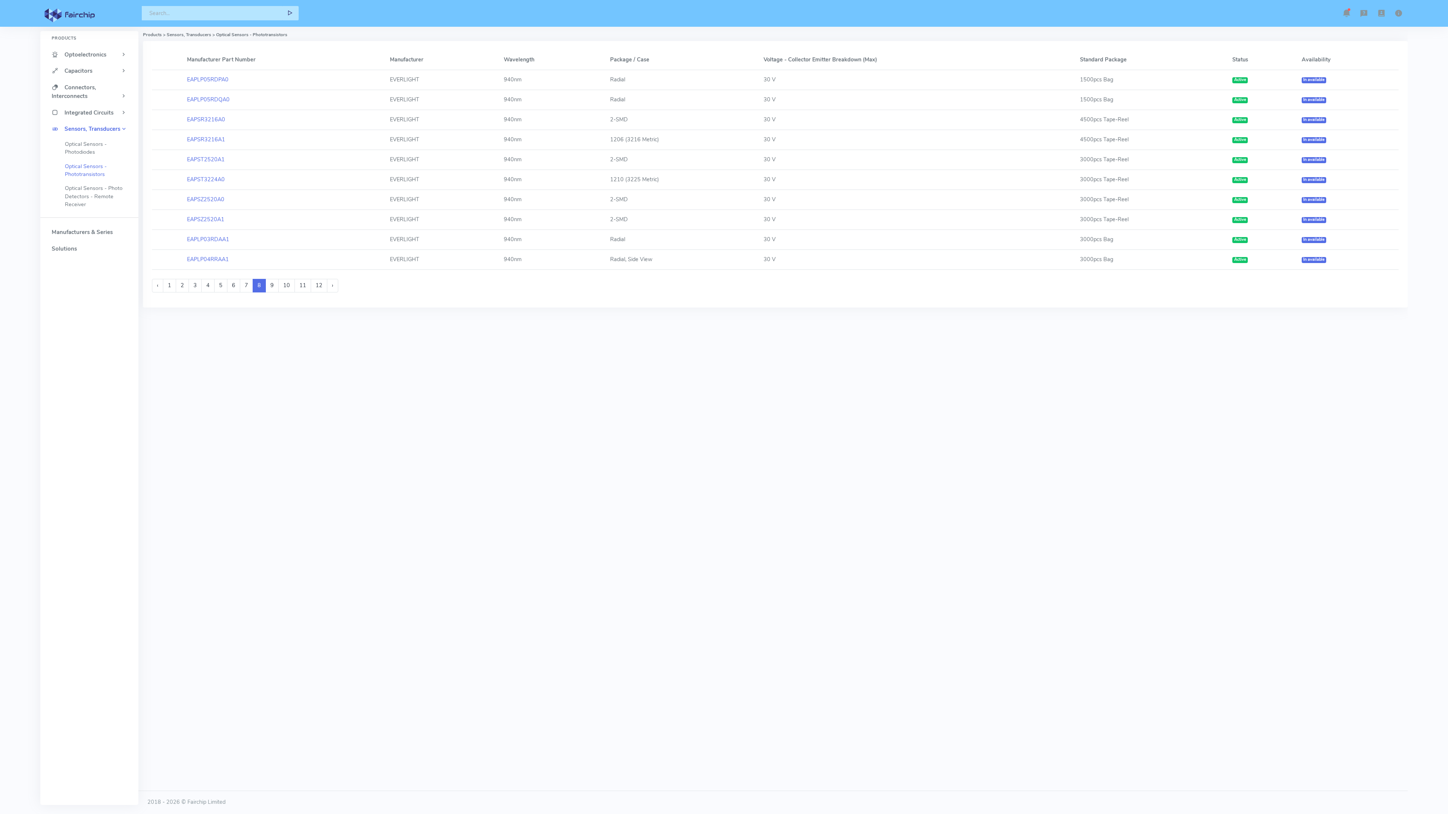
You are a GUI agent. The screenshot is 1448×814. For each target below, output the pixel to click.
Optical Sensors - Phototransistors (86, 170)
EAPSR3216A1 (206, 139)
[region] (89, 405)
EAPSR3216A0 (206, 119)
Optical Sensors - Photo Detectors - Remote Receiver (94, 196)
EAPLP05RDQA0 (208, 99)
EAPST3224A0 (206, 179)
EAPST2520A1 (206, 159)
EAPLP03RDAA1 (208, 239)
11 (302, 285)
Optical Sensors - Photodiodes (86, 148)
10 (286, 285)
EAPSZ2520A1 (205, 219)
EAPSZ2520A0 (205, 199)
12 (319, 285)
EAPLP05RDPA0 (208, 79)
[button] (1347, 13)
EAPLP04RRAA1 (208, 259)
